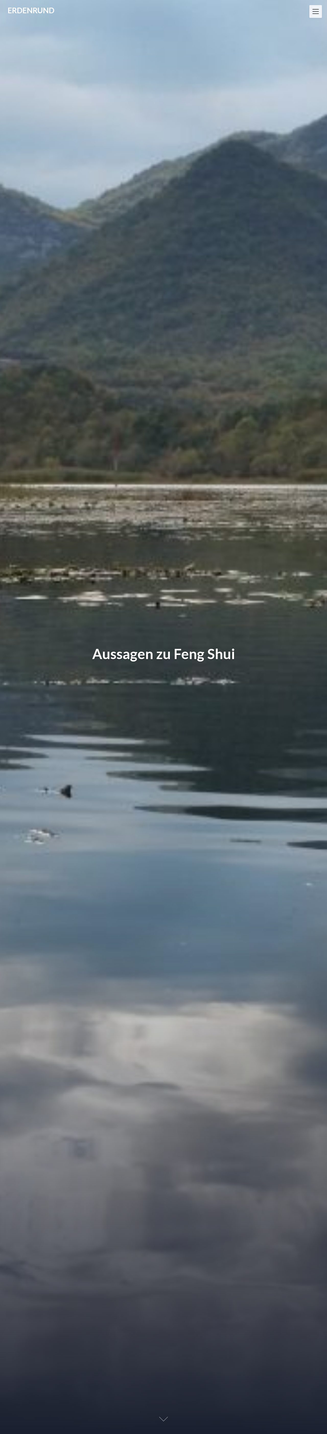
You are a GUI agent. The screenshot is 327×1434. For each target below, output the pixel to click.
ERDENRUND (31, 10)
